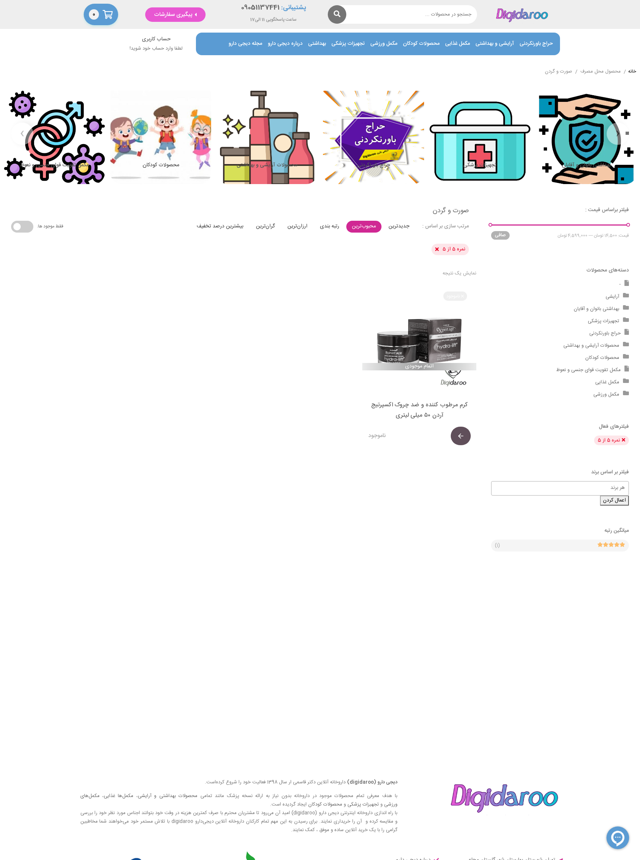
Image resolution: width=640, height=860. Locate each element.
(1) (497, 545)
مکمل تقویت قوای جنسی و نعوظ (588, 370)
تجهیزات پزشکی (348, 44)
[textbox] (556, 487)
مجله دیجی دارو (245, 44)
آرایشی (612, 297)
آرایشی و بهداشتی (495, 44)
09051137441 (260, 8)
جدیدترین (399, 226)
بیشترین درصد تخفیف (220, 226)
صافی (500, 235)
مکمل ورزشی (383, 44)
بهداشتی (317, 44)
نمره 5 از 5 (454, 249)
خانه (632, 72)
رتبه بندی (329, 226)
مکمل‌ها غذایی (118, 796)
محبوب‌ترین (364, 226)
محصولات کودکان (421, 44)
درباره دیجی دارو (285, 44)
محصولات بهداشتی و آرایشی (167, 796)
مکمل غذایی (457, 44)
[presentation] (618, 134)
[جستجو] (337, 14)
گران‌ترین (265, 226)
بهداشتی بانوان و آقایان (596, 309)
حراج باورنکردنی (536, 44)
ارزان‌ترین (297, 226)
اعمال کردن (614, 500)
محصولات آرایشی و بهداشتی (591, 345)
